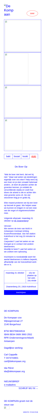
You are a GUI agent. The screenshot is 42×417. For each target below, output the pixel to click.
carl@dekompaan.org (14, 361)
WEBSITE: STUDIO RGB (30, 412)
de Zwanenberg (21, 221)
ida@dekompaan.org (14, 371)
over (32, 13)
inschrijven (21, 292)
